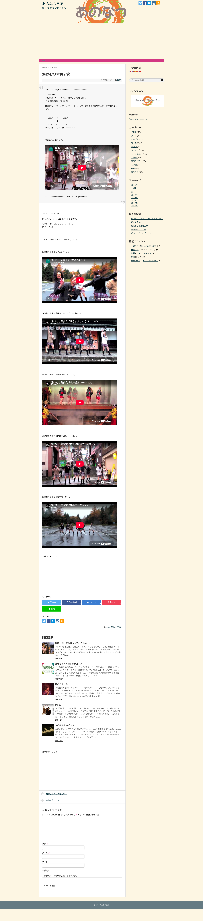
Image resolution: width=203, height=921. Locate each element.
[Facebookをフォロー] (145, 3)
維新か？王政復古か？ (140, 226)
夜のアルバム (61, 684)
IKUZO (58, 704)
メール (46, 853)
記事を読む (59, 658)
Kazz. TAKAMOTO (113, 627)
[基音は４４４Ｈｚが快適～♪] (48, 668)
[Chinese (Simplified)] (137, 71)
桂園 (133, 253)
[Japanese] (130, 71)
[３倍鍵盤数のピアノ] (48, 730)
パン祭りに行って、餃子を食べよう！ (147, 218)
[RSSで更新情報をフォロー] (158, 3)
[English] (132, 71)
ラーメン (135, 150)
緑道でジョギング (138, 229)
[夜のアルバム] (48, 689)
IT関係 (134, 132)
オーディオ (135, 139)
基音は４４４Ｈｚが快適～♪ (68, 663)
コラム (134, 143)
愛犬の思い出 (136, 222)
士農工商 (135, 246)
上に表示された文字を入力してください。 (60, 876)
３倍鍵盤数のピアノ (64, 725)
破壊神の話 (135, 260)
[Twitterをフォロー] (140, 3)
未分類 (134, 165)
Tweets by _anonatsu (138, 119)
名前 (45, 844)
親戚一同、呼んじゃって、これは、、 (73, 643)
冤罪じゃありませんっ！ (56, 793)
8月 (134, 187)
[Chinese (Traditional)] (140, 71)
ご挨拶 (134, 146)
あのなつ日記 (52, 3)
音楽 (119, 80)
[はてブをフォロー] (149, 3)
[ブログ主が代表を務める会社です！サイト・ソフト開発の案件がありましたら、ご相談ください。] (147, 106)
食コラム (135, 172)
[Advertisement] (101, 41)
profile (42, 60)
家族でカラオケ (52, 800)
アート (134, 135)
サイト (45, 862)
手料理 (134, 157)
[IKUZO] (48, 709)
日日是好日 (135, 161)
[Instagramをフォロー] (154, 3)
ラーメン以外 (136, 154)
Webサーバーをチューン (141, 233)
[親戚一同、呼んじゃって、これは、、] (48, 648)
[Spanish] (135, 71)
